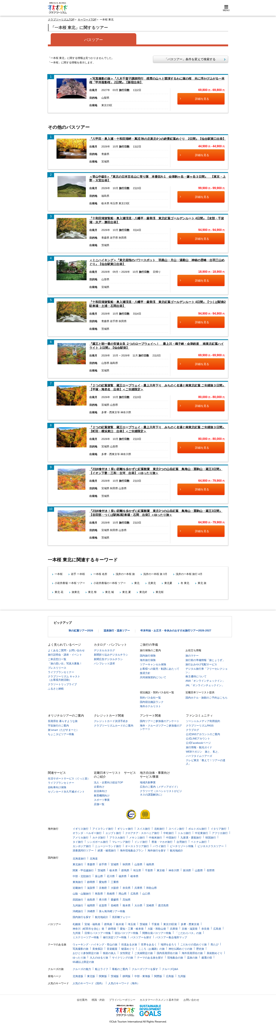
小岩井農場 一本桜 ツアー (70, 582)
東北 (137, 582)
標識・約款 (98, 999)
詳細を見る (202, 98)
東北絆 (143, 592)
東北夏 (168, 582)
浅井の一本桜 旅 (125, 573)
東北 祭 (92, 592)
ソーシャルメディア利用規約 (203, 721)
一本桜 (59, 573)
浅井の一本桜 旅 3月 (155, 573)
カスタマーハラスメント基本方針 (159, 999)
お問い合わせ (191, 999)
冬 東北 (185, 582)
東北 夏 (126, 592)
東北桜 (160, 592)
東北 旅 (202, 582)
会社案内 (82, 999)
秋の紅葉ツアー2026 (81, 630)
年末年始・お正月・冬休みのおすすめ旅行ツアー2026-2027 (175, 630)
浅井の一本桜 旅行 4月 (189, 573)
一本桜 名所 (100, 573)
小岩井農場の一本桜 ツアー (110, 582)
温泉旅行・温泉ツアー (117, 630)
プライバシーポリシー (122, 999)
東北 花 (59, 592)
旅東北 (76, 592)
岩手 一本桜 (78, 573)
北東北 (152, 582)
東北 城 (109, 592)
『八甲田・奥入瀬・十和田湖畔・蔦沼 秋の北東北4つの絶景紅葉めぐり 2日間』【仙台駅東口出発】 (157, 138)
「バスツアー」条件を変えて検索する (188, 59)
